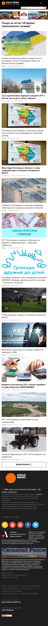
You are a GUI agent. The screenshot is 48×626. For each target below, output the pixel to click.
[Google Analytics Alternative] (7, 616)
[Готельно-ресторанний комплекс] (24, 15)
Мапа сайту (7, 573)
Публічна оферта (10, 577)
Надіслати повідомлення (14, 575)
